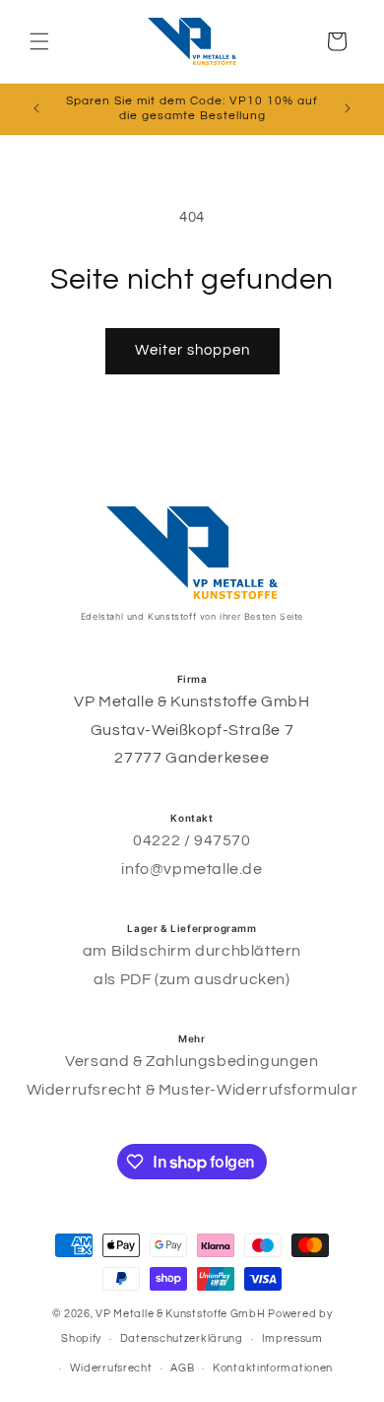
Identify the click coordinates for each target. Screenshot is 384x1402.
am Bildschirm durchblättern (192, 951)
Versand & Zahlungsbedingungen (191, 1061)
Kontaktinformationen (273, 1368)
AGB (182, 1368)
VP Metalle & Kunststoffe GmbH (180, 1313)
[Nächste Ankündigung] (347, 108)
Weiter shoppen (192, 350)
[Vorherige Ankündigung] (36, 108)
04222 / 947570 (191, 840)
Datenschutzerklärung (181, 1338)
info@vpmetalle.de (191, 869)
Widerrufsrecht (111, 1368)
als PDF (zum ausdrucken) (191, 979)
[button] (39, 41)
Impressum (292, 1338)
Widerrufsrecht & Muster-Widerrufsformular (192, 1090)
